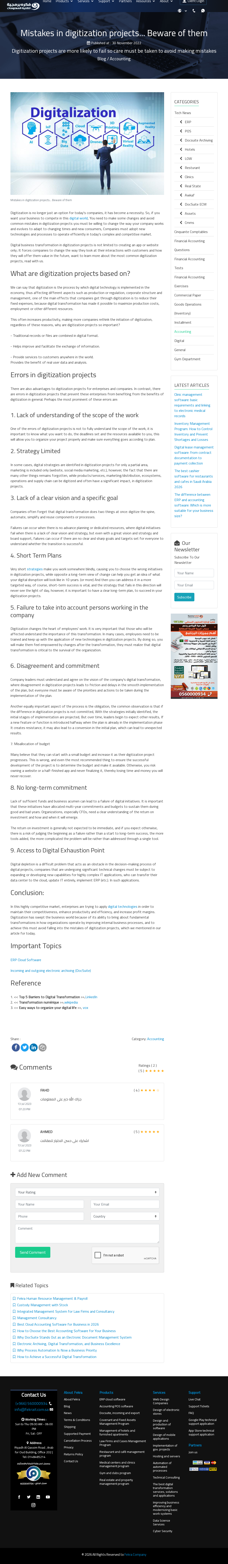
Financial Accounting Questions (189, 245)
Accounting (155, 1038)
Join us (193, 1452)
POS (186, 131)
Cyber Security (162, 1531)
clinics (188, 176)
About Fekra (72, 1399)
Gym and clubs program (115, 1473)
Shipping (69, 1427)
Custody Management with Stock (41, 1305)
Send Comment (33, 1252)
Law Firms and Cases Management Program (123, 1443)
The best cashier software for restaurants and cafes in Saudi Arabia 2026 (193, 478)
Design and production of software (162, 1424)
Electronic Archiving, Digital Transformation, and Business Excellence (67, 1343)
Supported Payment (77, 1434)
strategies (34, 569)
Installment (182, 322)
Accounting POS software (116, 1406)
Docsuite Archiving (197, 140)
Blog (67, 1406)
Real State (191, 186)
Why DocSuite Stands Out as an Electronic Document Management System (73, 1337)
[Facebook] (19, 1497)
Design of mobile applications (164, 1437)
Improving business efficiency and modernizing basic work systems (166, 1508)
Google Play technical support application (203, 1422)
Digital (179, 340)
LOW (187, 158)
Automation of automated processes (162, 1466)
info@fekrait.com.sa (31, 1409)
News (68, 1413)
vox (85, 1007)
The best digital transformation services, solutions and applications (165, 1489)
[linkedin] (38, 1497)
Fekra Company (135, 1554)
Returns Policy (73, 1454)
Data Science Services (161, 1522)
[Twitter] (29, 1497)
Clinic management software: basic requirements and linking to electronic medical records (192, 405)
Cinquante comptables (191, 231)
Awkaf (188, 195)
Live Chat (194, 1399)
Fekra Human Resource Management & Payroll (51, 1298)
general (179, 349)
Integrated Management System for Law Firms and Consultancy (64, 1311)
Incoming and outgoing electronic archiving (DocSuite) (50, 970)
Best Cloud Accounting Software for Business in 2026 (57, 1324)
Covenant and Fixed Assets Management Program (118, 1422)
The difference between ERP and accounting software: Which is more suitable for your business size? (193, 505)
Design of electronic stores (166, 1412)
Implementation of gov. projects (165, 1447)
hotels (188, 149)
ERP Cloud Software (25, 959)
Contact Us (71, 1461)
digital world (78, 218)
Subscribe (184, 597)
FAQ (191, 1413)
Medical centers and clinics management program (117, 1464)
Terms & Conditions (77, 1420)
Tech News (182, 112)
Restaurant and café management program (122, 1454)
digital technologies (122, 906)
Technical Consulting (166, 1477)
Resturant (191, 167)
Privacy (68, 1447)
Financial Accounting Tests (189, 263)
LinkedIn (91, 996)
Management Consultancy (36, 1317)
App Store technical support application (201, 1432)
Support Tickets (199, 1406)
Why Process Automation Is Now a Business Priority (56, 1350)
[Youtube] (48, 1497)
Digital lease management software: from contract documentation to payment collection (194, 455)
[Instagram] (33, 1505)
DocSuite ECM (194, 204)
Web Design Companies (161, 1401)
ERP (186, 122)
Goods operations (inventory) (188, 309)
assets (189, 213)
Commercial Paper (187, 295)
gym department (187, 359)
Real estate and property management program (116, 1482)
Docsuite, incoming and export (120, 1413)
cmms (188, 222)
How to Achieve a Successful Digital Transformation (55, 1356)
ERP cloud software (112, 1399)
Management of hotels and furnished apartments (117, 1432)
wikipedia (71, 1002)
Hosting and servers (166, 1456)
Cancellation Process (78, 1441)
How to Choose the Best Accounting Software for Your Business (65, 1330)
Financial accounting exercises (189, 281)
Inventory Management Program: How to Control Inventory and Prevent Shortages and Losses (193, 431)
